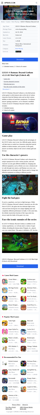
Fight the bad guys (9, 84)
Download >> (7, 89)
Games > (9, 22)
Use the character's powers (11, 81)
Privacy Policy (16, 404)
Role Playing (19, 48)
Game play (7, 79)
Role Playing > (16, 22)
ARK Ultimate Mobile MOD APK (26, 408)
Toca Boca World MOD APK (11, 408)
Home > (3, 22)
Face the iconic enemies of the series (14, 86)
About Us (25, 404)
